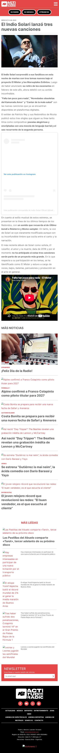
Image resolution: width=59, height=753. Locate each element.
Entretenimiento (41, 711)
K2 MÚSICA (29, 12)
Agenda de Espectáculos (16, 717)
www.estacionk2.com (32, 732)
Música (20, 711)
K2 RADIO (15, 12)
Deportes (28, 711)
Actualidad (10, 711)
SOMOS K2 (29, 720)
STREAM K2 (44, 12)
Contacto (39, 720)
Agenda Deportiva (36, 717)
